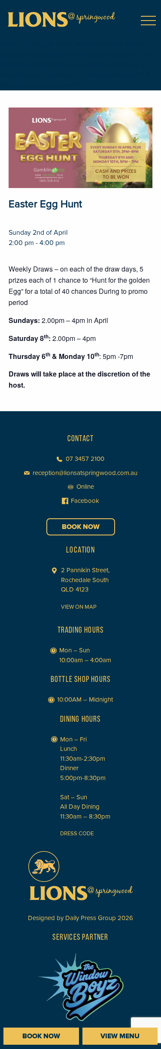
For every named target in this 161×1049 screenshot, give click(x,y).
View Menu (120, 1036)
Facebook (85, 501)
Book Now (81, 526)
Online (85, 486)
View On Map (79, 607)
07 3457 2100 (85, 459)
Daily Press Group (90, 918)
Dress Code (77, 833)
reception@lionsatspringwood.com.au (85, 473)
